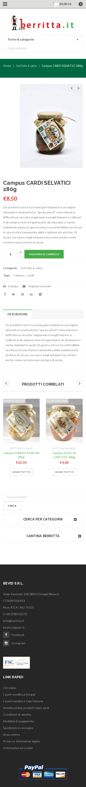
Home (7, 65)
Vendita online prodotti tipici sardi (26, 708)
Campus (19, 275)
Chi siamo (9, 688)
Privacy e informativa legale (21, 741)
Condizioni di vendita (17, 714)
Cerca (12, 505)
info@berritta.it (13, 621)
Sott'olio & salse (26, 65)
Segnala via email (39, 286)
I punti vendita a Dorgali (19, 694)
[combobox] (43, 39)
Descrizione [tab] (18, 314)
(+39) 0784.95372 (15, 614)
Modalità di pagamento (18, 721)
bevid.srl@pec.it (14, 627)
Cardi (30, 275)
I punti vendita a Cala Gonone (23, 701)
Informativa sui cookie (18, 748)
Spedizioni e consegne (18, 728)
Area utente (11, 734)
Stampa (13, 286)
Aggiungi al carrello (44, 254)
